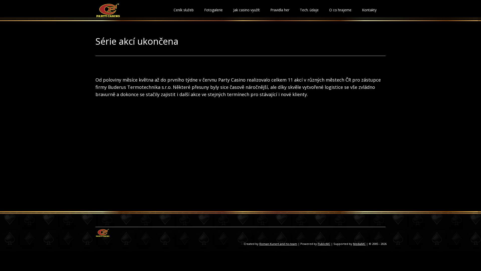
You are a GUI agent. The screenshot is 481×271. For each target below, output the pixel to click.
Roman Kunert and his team (278, 244)
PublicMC (324, 244)
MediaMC (359, 244)
